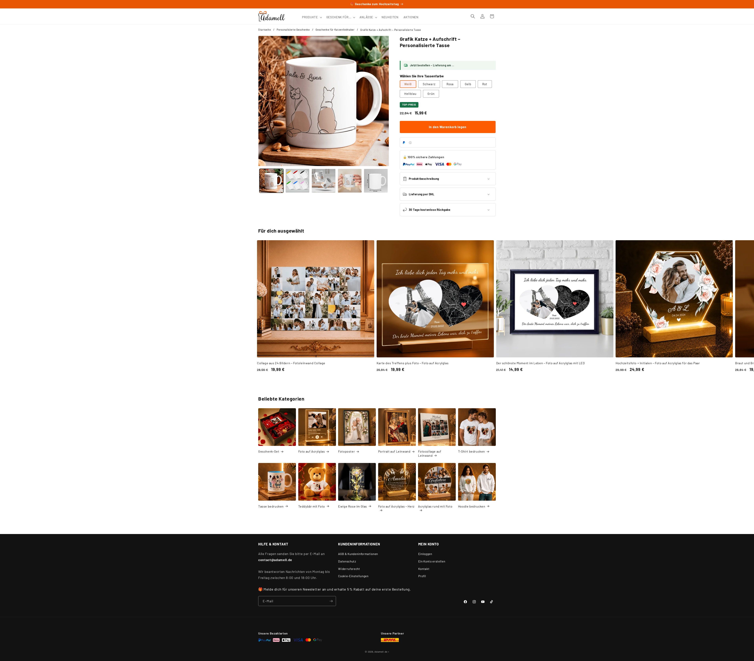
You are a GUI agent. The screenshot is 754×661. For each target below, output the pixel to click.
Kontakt (424, 569)
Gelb (468, 84)
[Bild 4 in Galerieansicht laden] (350, 181)
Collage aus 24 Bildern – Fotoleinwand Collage (291, 363)
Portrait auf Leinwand (394, 451)
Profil (422, 576)
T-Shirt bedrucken (471, 451)
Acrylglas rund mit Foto (435, 506)
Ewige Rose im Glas (352, 506)
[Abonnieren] (331, 601)
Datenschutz (347, 561)
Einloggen (425, 554)
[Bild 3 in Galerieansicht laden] (324, 181)
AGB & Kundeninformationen (358, 554)
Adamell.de (380, 651)
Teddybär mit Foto (311, 506)
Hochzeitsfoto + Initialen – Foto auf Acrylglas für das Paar (658, 363)
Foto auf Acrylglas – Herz (396, 506)
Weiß (408, 84)
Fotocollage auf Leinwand (429, 453)
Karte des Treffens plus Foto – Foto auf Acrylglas (412, 363)
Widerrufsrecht (349, 569)
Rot (484, 84)
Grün (430, 93)
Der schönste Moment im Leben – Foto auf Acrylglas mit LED (540, 363)
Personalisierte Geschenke (293, 29)
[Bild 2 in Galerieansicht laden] (297, 181)
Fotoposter (346, 451)
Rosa (450, 84)
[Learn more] (410, 142)
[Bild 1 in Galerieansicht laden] (271, 181)
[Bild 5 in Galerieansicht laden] (376, 181)
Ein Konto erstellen (431, 561)
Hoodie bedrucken (471, 506)
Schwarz (429, 84)
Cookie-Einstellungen (353, 576)
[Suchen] (473, 16)
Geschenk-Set (268, 451)
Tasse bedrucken (271, 506)
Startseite (264, 29)
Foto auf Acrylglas (311, 451)
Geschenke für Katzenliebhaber (335, 29)
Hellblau (410, 93)
